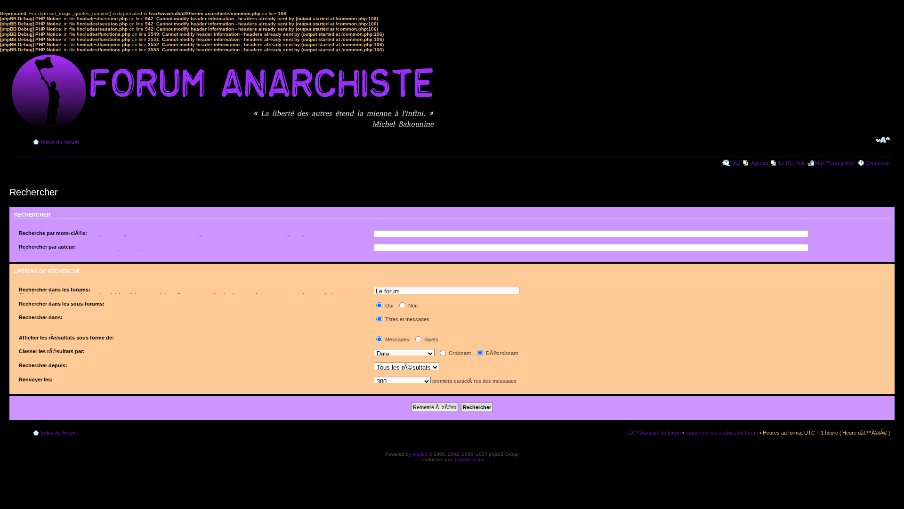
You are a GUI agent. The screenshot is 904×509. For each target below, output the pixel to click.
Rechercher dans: (41, 317)
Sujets (430, 339)
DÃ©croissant (501, 353)
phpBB (420, 454)
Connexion (877, 163)
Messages (396, 339)
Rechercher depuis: (43, 365)
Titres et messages (406, 319)
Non (412, 305)
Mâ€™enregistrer (835, 163)
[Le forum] (446, 292)
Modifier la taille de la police (883, 140)
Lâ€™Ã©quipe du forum (653, 433)
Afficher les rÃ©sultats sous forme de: (66, 337)
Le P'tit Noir (792, 163)
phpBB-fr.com (469, 459)
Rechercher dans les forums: (54, 289)
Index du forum (60, 142)
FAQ (735, 163)
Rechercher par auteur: (47, 247)
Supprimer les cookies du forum (722, 433)
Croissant (459, 353)
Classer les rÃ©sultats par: (52, 351)
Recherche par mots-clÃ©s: (53, 233)
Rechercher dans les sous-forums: (62, 304)
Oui (388, 305)
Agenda (759, 163)
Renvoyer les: (36, 379)
